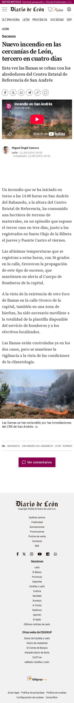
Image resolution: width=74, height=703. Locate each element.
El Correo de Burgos (37, 648)
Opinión (37, 615)
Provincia (40, 20)
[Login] (69, 9)
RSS (37, 546)
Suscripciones (37, 527)
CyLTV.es (37, 657)
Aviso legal (13, 692)
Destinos (37, 610)
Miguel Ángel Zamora (25, 148)
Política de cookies (56, 692)
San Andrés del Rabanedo (37, 446)
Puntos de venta (37, 536)
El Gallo (37, 619)
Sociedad (57, 20)
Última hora (11, 20)
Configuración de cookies (30, 697)
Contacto (37, 541)
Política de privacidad (32, 692)
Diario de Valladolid (37, 643)
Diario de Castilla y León (37, 638)
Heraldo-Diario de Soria (37, 652)
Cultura (37, 591)
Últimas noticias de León (37, 624)
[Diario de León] (36, 9)
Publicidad (37, 522)
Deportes (37, 581)
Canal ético (52, 697)
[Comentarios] (45, 92)
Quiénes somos (37, 517)
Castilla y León (37, 586)
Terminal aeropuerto (33, 1)
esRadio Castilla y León (37, 662)
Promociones (37, 531)
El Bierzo (37, 572)
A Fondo (37, 605)
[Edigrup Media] (37, 678)
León (26, 20)
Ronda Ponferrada (56, 1)
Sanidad (37, 596)
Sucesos (37, 600)
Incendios (13, 446)
